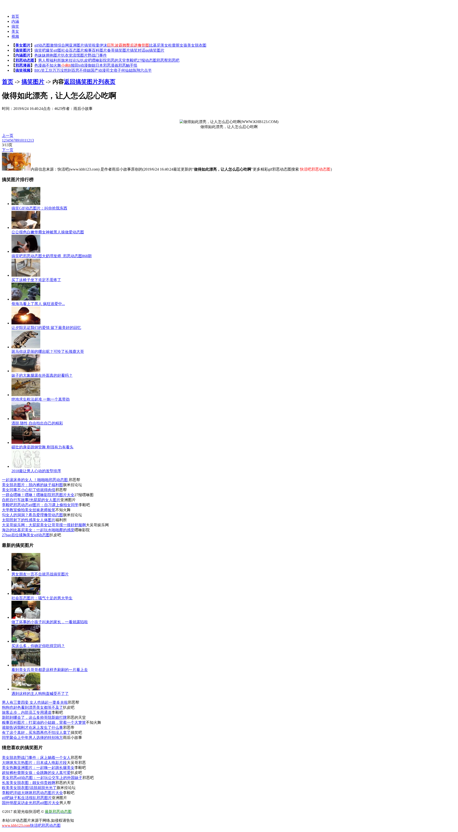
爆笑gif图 (53, 50)
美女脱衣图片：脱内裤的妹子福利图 (32, 485)
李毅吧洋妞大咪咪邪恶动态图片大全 (32, 793)
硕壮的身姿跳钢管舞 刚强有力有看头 (42, 447)
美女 (15, 31)
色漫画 (40, 65)
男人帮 (44, 60)
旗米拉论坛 (70, 60)
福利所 (55, 60)
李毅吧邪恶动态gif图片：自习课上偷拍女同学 (40, 505)
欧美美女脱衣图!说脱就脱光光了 (29, 788)
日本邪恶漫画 (106, 65)
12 (28, 140)
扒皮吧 (86, 60)
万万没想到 (62, 70)
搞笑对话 (137, 50)
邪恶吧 (173, 60)
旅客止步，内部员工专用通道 (27, 712)
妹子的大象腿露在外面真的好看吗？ (42, 375)
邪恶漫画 (23, 65)
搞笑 (15, 26)
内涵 (15, 21)
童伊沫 (101, 45)
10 (21, 140)
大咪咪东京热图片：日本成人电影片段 (34, 763)
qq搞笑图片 (154, 50)
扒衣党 (67, 55)
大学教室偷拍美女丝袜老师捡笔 (28, 510)
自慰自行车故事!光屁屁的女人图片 (31, 500)
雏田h (75, 65)
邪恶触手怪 (127, 65)
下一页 (7, 150)
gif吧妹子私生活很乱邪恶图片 (27, 798)
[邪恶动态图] (11, 5)
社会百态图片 (72, 50)
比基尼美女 (158, 45)
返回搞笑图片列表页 (89, 82)
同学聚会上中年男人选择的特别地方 (32, 737)
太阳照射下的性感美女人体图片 (28, 520)
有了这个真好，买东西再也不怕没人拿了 (36, 732)
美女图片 (23, 45)
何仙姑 (127, 70)
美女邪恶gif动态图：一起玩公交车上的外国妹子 (42, 778)
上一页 (7, 136)
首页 (15, 16)
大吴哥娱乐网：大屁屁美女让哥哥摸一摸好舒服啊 (44, 525)
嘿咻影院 (99, 60)
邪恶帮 (162, 60)
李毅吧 (131, 60)
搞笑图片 (23, 50)
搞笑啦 (90, 45)
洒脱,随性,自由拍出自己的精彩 (37, 423)
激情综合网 (59, 45)
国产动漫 (98, 70)
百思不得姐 (81, 70)
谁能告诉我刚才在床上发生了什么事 (32, 727)
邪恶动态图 (24, 60)
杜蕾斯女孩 (177, 45)
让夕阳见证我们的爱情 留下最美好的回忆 (46, 328)
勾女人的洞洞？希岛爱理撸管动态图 (32, 515)
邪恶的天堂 (116, 60)
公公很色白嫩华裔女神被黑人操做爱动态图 (47, 232)
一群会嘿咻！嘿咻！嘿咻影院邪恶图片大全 (38, 495)
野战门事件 (97, 55)
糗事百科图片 (95, 50)
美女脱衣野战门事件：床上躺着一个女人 (36, 758)
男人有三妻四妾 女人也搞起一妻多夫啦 (35, 702)
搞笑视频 (23, 70)
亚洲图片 (76, 45)
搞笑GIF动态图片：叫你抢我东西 (39, 208)
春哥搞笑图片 (118, 50)
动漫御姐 (87, 65)
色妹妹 (40, 55)
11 (24, 140)
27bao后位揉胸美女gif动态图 (26, 535)
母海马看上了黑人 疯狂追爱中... (38, 304)
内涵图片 (23, 55)
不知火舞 (53, 65)
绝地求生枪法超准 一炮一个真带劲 (40, 399)
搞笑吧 (40, 50)
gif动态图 (42, 45)
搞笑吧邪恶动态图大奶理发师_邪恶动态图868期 (51, 256)
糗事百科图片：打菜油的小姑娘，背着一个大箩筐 (44, 722)
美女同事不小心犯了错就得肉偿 (28, 490)
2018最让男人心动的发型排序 (36, 471)
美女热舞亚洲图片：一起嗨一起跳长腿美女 (38, 768)
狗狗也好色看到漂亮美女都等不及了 (32, 707)
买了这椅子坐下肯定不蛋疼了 (36, 280)
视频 (15, 36)
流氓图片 (80, 55)
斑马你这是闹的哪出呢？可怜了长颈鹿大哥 (47, 351)
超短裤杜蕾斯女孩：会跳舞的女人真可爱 (36, 773)
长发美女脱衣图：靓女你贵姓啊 (28, 783)
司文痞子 (113, 70)
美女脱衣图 (196, 45)
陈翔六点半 (142, 70)
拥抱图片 (53, 55)
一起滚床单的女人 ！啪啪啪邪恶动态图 (35, 480)
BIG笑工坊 (43, 70)
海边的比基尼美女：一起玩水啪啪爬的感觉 (38, 530)
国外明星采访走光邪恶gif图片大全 (30, 803)
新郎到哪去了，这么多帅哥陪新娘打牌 (34, 717)
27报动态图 (146, 60)
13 (32, 140)
